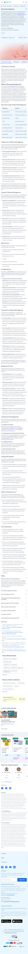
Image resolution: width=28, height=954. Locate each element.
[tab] (14, 853)
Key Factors (16, 62)
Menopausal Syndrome (8, 689)
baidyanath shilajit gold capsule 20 (13, 826)
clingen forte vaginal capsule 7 (8, 812)
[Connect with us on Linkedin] (10, 788)
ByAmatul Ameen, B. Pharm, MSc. (7, 724)
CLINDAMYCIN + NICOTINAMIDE (9, 658)
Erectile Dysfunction (7, 686)
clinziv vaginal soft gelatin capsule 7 (10, 814)
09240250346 (10, 895)
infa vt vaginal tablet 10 (17, 815)
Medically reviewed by (9, 30)
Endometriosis (21, 683)
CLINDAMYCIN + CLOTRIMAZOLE (10, 664)
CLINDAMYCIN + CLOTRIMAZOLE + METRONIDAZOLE (10, 671)
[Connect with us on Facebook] (2, 788)
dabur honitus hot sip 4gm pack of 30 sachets (14, 830)
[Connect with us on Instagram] (2, 867)
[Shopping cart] (26, 2)
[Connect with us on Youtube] (6, 788)
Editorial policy (9, 781)
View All (25, 764)
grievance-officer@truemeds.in (12, 901)
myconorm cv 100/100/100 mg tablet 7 (16, 817)
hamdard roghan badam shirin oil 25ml (15, 843)
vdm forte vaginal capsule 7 (7, 820)
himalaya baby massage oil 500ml (8, 844)
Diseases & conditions (8, 6)
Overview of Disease (6, 62)
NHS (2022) (21, 14)
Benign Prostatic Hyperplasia (9, 683)
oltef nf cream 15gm (5, 818)
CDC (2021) (12, 86)
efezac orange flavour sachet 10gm (14, 840)
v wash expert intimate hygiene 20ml (18, 818)
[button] (2, 2)
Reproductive (16, 6)
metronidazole (5, 428)
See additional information (10, 932)
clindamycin (13, 428)
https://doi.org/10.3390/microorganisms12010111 (13, 646)
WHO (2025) (10, 271)
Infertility (16, 686)
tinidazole (20, 428)
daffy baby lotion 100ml (6, 831)
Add (6, 755)
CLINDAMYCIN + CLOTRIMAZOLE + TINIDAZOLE (13, 667)
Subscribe (22, 880)
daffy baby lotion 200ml (17, 831)
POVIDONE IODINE (7, 661)
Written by (7, 28)
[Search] (23, 2)
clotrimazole (6, 438)
